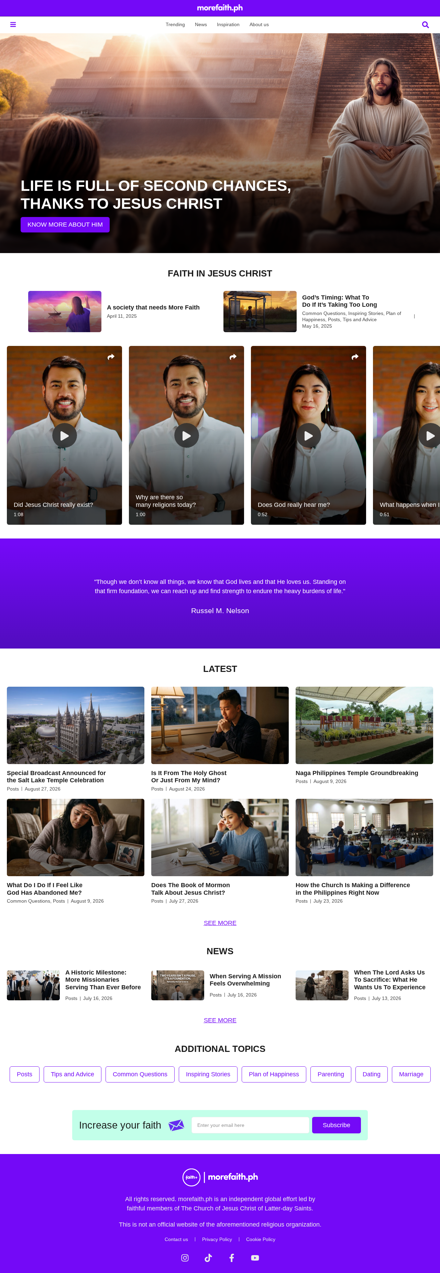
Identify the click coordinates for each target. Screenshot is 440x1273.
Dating (372, 1074)
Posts (334, 319)
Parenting (331, 1074)
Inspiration (228, 24)
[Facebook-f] (231, 1258)
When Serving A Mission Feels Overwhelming (245, 980)
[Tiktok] (208, 1258)
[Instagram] (185, 1258)
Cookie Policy (260, 1239)
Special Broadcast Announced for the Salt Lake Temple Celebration (56, 777)
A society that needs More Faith (153, 307)
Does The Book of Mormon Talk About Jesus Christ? (190, 889)
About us (259, 24)
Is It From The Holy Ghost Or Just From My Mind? (189, 777)
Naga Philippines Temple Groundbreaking (357, 773)
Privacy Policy (217, 1239)
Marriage (411, 1074)
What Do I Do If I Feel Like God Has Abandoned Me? (44, 889)
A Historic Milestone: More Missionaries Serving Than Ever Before (103, 980)
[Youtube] (255, 1258)
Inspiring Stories (365, 313)
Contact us (176, 1239)
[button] (13, 25)
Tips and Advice (360, 319)
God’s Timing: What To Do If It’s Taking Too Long (339, 301)
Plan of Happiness (274, 1074)
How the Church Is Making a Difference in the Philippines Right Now (353, 889)
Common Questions (323, 313)
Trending (175, 24)
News (201, 24)
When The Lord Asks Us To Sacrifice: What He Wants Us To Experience (390, 980)
